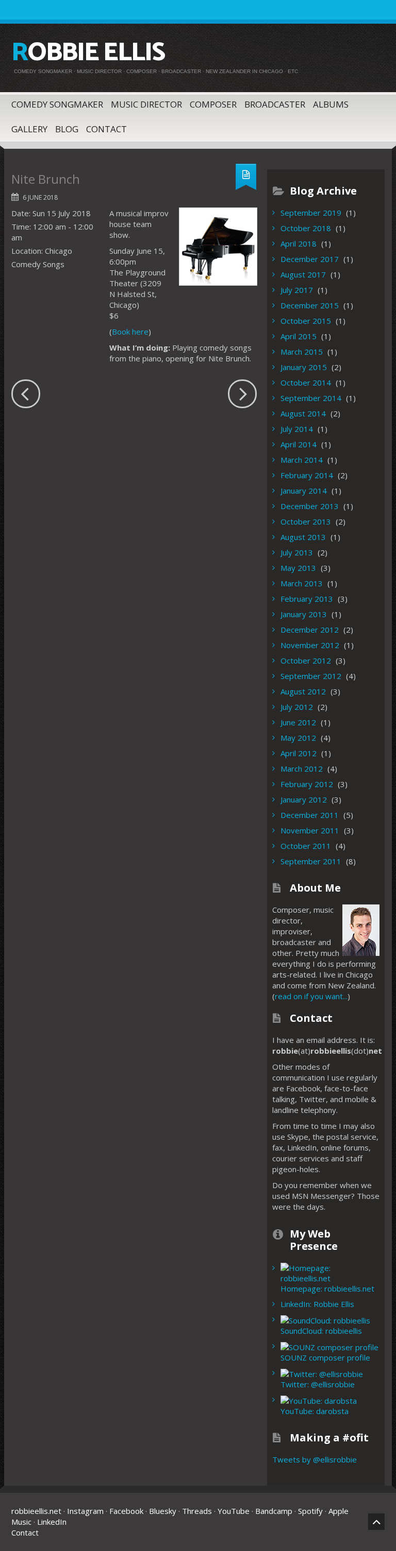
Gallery (29, 129)
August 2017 (303, 274)
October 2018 (305, 228)
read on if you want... (311, 996)
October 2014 (305, 382)
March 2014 (301, 460)
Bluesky (162, 1511)
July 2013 (296, 552)
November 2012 (309, 645)
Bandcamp (273, 1511)
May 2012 (298, 738)
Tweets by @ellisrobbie (314, 1459)
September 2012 (310, 676)
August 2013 (303, 537)
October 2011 (305, 846)
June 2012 (298, 722)
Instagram (85, 1511)
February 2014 (306, 475)
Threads (197, 1511)
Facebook (126, 1511)
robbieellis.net (36, 1511)
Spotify (310, 1511)
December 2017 (309, 259)
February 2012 (306, 784)
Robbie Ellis (87, 53)
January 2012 (303, 799)
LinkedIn (52, 1522)
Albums (331, 104)
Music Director (146, 104)
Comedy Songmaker (57, 104)
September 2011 (310, 861)
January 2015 (303, 367)
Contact (106, 129)
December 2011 (309, 815)
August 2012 (303, 691)
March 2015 (301, 351)
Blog (66, 129)
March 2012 (301, 768)
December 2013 (309, 506)
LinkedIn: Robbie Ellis (317, 1304)
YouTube (234, 1511)
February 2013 (306, 599)
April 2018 (298, 243)
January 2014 (303, 490)
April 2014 (298, 444)
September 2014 (310, 398)
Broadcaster (274, 104)
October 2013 (305, 521)
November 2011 (309, 830)
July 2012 (296, 707)
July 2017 (296, 290)
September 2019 (310, 212)
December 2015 (309, 305)
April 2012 (298, 753)
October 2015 (305, 321)
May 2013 (298, 568)
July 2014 (296, 429)
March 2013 (301, 583)
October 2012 (305, 660)
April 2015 (298, 336)
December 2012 (309, 629)
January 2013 (303, 614)
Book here (130, 331)
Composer (213, 104)
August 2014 (303, 413)
